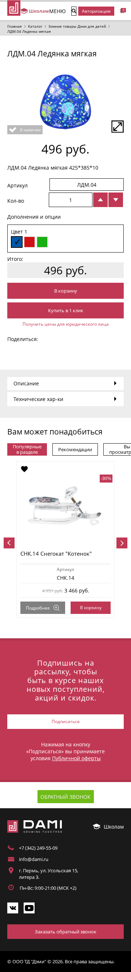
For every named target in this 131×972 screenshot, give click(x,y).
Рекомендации (75, 449)
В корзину (65, 290)
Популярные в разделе (27, 449)
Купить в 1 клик (65, 310)
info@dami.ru (33, 859)
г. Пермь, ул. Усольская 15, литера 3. (48, 873)
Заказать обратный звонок (65, 931)
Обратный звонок (65, 796)
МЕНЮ (57, 11)
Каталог (35, 26)
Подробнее (38, 608)
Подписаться (66, 721)
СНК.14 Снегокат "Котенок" (56, 553)
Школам (37, 11)
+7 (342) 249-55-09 (38, 848)
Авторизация (96, 11)
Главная (14, 26)
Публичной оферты (76, 758)
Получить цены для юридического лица (66, 324)
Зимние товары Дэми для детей (77, 26)
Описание (26, 383)
